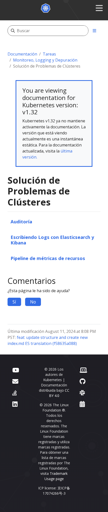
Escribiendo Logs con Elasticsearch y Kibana (52, 240)
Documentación (22, 54)
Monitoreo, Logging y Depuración (45, 60)
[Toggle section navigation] (94, 30)
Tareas (49, 54)
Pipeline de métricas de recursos (48, 258)
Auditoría (21, 221)
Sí (14, 302)
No (33, 302)
